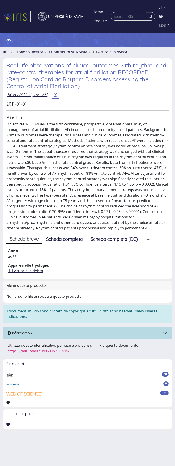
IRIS (6, 51)
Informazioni (22, 333)
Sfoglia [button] (98, 20)
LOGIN (164, 25)
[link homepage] (17, 16)
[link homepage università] (60, 16)
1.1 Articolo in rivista (109, 51)
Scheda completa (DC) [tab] (114, 239)
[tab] (148, 239)
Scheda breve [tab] (24, 239)
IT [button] (160, 7)
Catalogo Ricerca (28, 51)
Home (98, 11)
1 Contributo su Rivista (67, 51)
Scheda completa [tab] (64, 239)
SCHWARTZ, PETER (27, 94)
